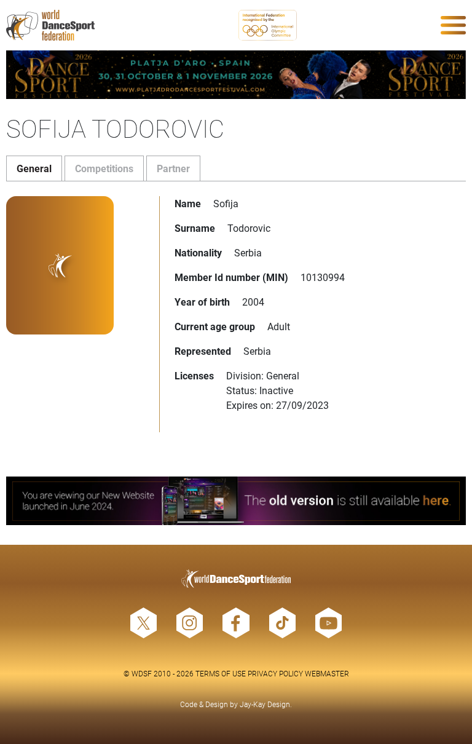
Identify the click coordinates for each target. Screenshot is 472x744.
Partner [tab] (173, 168)
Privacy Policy (275, 673)
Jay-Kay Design (265, 704)
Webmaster (327, 673)
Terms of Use (220, 673)
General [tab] (34, 168)
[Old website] (236, 501)
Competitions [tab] (104, 168)
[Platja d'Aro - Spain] (236, 74)
